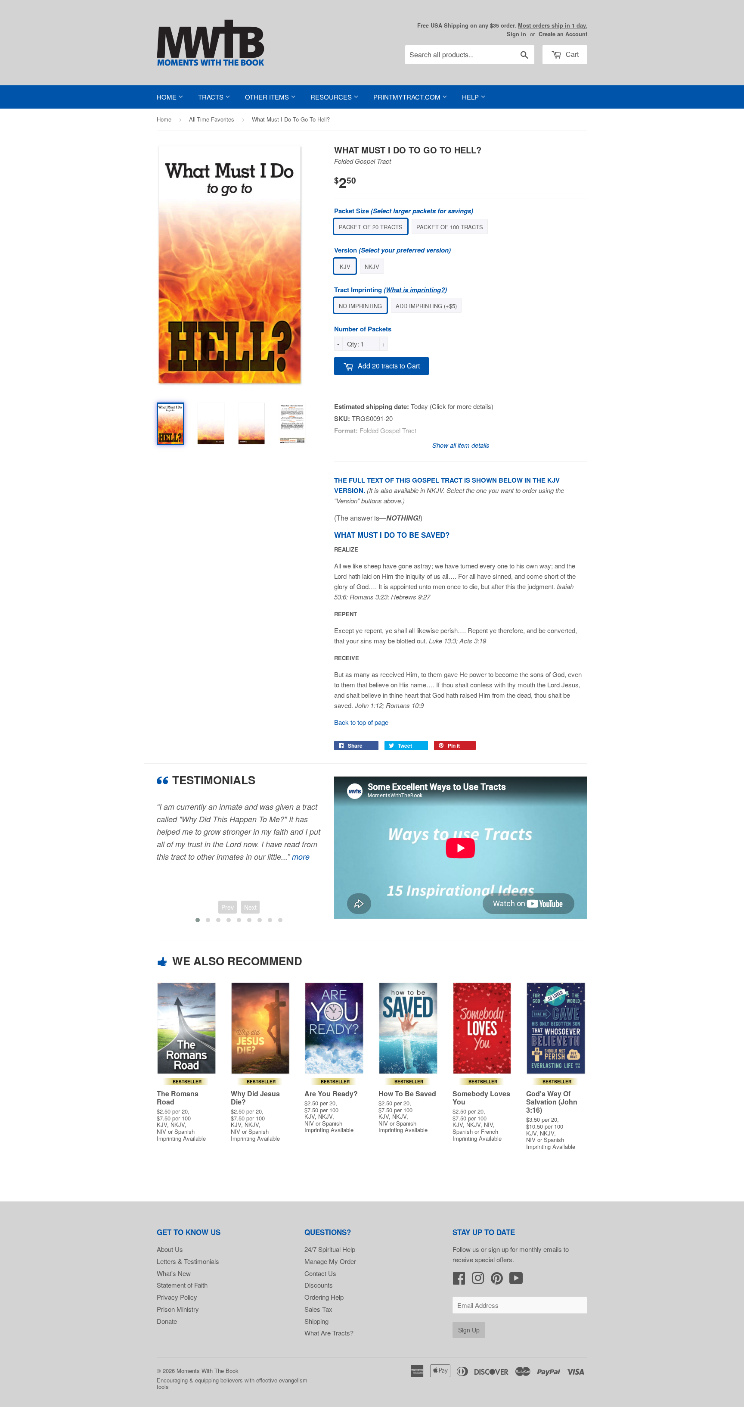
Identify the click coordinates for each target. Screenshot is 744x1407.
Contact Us (320, 1273)
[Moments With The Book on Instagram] (477, 1280)
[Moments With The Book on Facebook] (459, 1280)
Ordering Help (324, 1296)
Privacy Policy (177, 1296)
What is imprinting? (415, 289)
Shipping (316, 1321)
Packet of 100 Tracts (449, 227)
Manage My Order (330, 1261)
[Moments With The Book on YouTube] (516, 1280)
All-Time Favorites (211, 119)
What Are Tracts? (328, 1332)
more (301, 856)
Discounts (318, 1284)
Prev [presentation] (227, 907)
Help (471, 96)
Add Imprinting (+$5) (426, 306)
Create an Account (563, 34)
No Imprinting (360, 306)
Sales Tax (318, 1308)
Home (167, 96)
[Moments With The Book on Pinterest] (496, 1280)
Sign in (516, 34)
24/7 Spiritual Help (329, 1249)
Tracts (211, 96)
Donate (167, 1321)
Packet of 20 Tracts (371, 227)
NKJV (372, 266)
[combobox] (469, 54)
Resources (331, 96)
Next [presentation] (250, 907)
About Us (170, 1249)
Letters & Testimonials (188, 1261)
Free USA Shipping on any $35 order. (502, 25)
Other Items (268, 96)
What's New (174, 1273)
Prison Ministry (178, 1308)
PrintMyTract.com (407, 96)
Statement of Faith (182, 1284)
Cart (571, 54)
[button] (197, 920)
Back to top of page (361, 722)
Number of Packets (362, 329)
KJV (345, 266)
